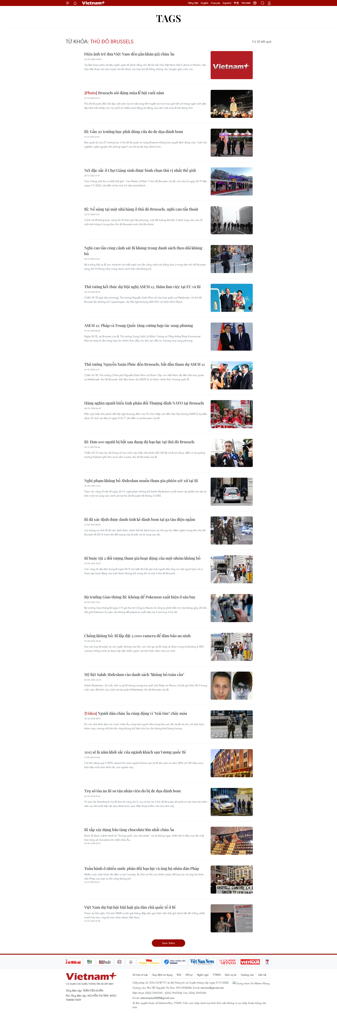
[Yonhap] (174, 962)
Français (215, 3)
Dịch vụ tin (230, 974)
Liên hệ (262, 974)
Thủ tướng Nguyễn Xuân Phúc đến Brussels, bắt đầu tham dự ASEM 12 (144, 364)
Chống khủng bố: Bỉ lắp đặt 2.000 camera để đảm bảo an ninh (137, 635)
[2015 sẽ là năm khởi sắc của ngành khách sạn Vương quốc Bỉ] (232, 763)
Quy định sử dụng (162, 974)
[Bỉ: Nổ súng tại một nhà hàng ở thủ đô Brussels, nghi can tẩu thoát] (232, 220)
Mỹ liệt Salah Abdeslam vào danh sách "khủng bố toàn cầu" (134, 674)
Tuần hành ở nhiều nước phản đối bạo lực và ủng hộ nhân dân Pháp (141, 868)
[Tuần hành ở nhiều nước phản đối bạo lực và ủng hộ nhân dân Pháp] (232, 880)
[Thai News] (131, 962)
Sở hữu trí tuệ (140, 974)
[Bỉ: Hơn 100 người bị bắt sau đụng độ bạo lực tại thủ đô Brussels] (232, 453)
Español (227, 3)
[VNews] (267, 962)
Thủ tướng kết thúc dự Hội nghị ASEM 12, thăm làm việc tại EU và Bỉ (142, 286)
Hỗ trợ (189, 974)
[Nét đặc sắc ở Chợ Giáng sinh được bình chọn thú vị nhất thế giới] (232, 181)
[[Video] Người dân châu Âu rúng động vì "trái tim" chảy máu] (232, 724)
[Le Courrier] (228, 962)
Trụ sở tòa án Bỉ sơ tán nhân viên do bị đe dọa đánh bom (132, 790)
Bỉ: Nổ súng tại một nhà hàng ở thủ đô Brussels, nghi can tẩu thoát (141, 209)
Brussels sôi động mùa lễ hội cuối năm (130, 92)
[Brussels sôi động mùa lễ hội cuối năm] (232, 104)
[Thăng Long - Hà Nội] (255, 3)
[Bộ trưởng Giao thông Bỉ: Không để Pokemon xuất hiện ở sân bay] (232, 608)
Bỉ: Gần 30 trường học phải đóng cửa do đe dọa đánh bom (133, 131)
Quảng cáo (247, 974)
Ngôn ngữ (203, 974)
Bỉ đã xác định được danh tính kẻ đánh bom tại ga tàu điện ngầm (139, 519)
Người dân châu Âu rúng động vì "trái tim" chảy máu (142, 713)
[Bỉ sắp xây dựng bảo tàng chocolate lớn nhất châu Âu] (232, 841)
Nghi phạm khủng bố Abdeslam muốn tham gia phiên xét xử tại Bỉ (141, 480)
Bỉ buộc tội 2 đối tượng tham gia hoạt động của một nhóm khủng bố (142, 558)
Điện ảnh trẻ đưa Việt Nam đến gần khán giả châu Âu (129, 54)
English (204, 3)
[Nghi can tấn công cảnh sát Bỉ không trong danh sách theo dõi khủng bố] (232, 259)
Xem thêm (168, 943)
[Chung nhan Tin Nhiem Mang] (252, 982)
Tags (168, 18)
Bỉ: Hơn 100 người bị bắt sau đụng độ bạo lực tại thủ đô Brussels (139, 441)
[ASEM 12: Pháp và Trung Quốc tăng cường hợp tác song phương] (232, 337)
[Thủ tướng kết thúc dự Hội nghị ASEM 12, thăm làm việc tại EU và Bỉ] (232, 298)
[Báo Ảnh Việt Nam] (250, 962)
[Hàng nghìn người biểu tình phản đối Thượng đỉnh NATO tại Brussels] (232, 414)
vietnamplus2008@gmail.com (157, 998)
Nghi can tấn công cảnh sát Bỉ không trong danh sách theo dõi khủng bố (143, 250)
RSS (179, 974)
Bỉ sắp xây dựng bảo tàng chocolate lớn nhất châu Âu (129, 829)
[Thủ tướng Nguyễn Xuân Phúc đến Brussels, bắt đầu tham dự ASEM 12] (232, 375)
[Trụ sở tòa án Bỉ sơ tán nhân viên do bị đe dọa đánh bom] (232, 802)
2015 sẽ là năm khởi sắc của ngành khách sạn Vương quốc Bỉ (135, 752)
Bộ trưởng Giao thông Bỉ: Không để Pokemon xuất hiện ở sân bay (140, 596)
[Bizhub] (104, 962)
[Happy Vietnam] (149, 962)
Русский (246, 3)
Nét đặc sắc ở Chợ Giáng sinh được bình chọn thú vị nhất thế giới (140, 170)
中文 (236, 3)
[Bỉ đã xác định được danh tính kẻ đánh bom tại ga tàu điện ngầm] (232, 530)
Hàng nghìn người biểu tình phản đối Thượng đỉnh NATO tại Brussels (144, 403)
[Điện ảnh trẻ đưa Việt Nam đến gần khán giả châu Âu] (232, 65)
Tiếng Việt (193, 3)
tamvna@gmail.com (212, 987)
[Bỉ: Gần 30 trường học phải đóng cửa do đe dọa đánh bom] (232, 143)
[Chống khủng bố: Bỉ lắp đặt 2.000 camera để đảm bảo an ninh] (232, 647)
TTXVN (216, 974)
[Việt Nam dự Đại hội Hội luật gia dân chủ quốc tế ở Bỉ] (232, 918)
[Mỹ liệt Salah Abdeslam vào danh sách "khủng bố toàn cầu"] (232, 686)
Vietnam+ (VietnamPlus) (94, 3)
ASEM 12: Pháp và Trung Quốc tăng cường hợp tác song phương (138, 325)
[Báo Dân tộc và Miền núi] (70, 962)
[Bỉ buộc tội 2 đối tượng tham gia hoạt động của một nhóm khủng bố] (232, 569)
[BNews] (89, 962)
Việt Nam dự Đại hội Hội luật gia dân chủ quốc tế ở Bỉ (130, 907)
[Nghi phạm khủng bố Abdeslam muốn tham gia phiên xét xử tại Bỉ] (232, 492)
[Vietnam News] (202, 962)
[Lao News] (119, 962)
